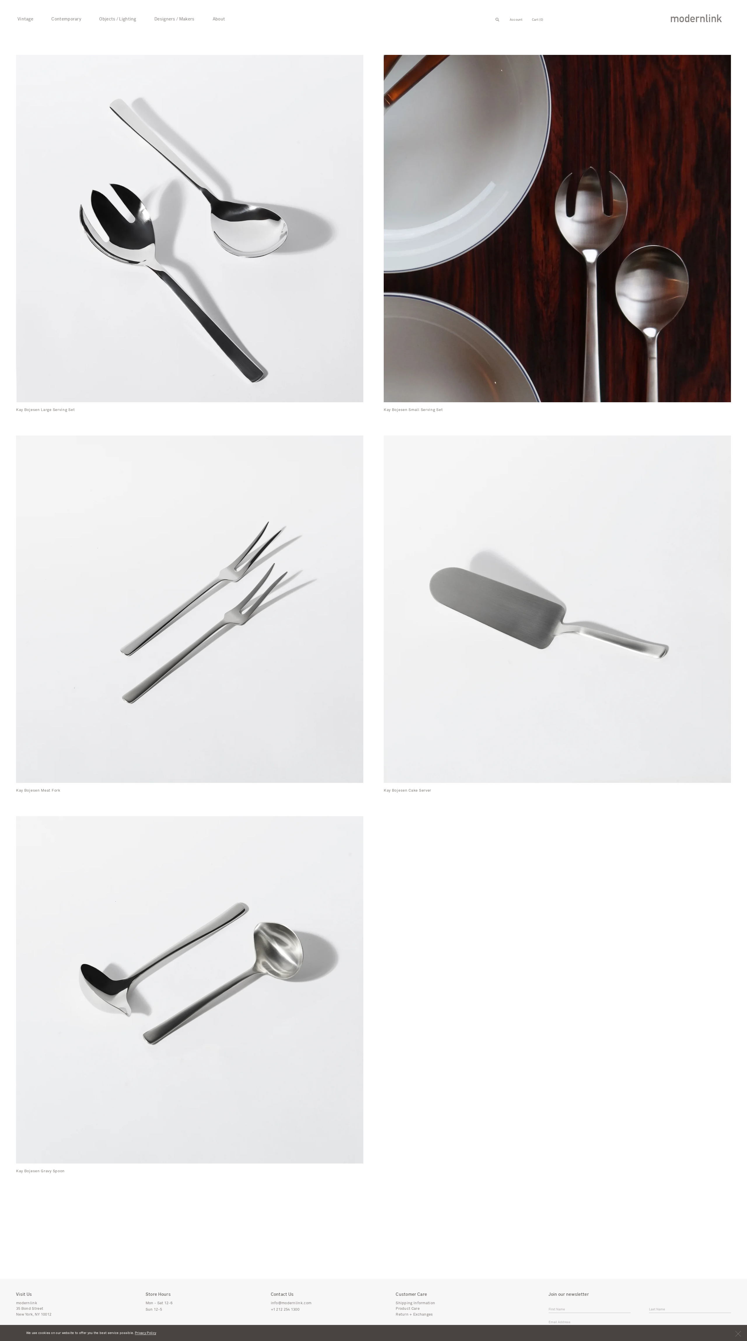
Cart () (537, 19)
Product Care (408, 1309)
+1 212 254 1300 (285, 1310)
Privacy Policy (145, 1333)
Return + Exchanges (414, 1314)
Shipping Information (415, 1303)
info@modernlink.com (291, 1303)
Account (516, 19)
